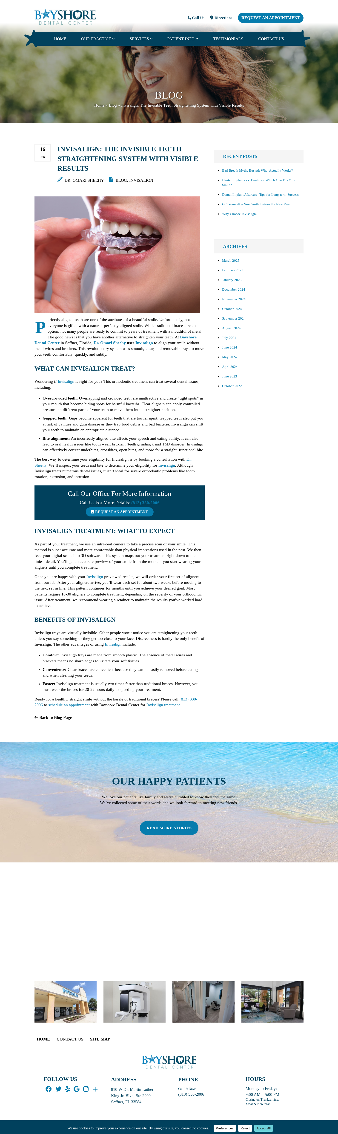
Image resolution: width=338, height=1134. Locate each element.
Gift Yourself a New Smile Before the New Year (256, 204)
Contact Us (271, 39)
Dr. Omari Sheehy (83, 180)
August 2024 (231, 328)
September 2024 (234, 318)
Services (139, 39)
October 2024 (232, 309)
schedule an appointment (69, 705)
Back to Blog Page (55, 717)
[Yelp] (67, 1089)
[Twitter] (58, 1089)
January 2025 (232, 280)
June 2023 (229, 376)
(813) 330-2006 (145, 502)
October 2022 (232, 386)
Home (60, 39)
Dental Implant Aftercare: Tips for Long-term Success (260, 194)
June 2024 (229, 347)
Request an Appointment (270, 17)
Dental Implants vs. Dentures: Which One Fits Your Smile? (258, 182)
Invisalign (141, 180)
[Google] (77, 1089)
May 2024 (229, 357)
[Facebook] (49, 1089)
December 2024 (233, 289)
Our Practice (96, 39)
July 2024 (229, 338)
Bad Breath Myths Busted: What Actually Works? (257, 170)
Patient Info (181, 39)
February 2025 (232, 270)
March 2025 (231, 260)
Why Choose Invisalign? (240, 214)
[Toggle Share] (95, 1089)
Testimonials (228, 39)
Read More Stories (169, 828)
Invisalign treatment (163, 705)
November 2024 (234, 299)
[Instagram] (86, 1089)
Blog (113, 105)
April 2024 (230, 367)
